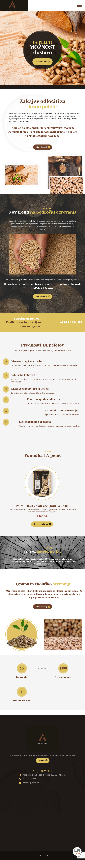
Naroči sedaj (41, 147)
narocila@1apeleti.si (31, 783)
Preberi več (41, 61)
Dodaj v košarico (41, 524)
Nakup (41, 760)
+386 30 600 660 (29, 779)
